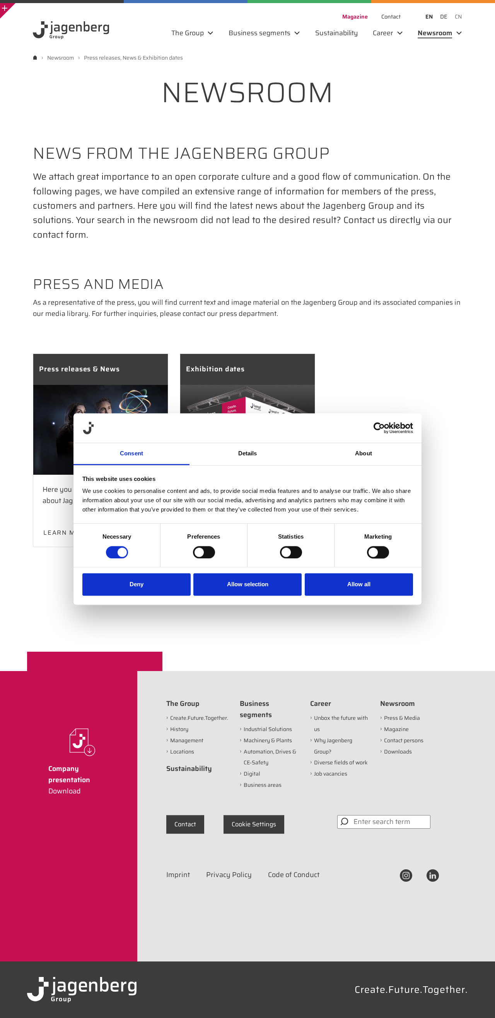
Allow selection (247, 584)
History (179, 729)
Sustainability (189, 768)
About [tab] (363, 453)
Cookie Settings (254, 824)
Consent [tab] (131, 453)
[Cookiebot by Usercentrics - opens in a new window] (379, 428)
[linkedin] (433, 874)
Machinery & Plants (268, 740)
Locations (182, 751)
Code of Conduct (293, 874)
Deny (136, 584)
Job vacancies (330, 773)
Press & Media (402, 718)
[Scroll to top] (478, 1001)
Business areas (263, 785)
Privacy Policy (229, 874)
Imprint (178, 874)
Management (186, 740)
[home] (35, 57)
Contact (185, 824)
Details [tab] (247, 453)
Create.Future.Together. (199, 718)
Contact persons (403, 740)
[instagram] (406, 874)
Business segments (256, 709)
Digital (252, 773)
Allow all (358, 584)
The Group (183, 703)
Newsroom (397, 703)
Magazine (396, 729)
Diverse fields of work (341, 762)
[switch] (204, 552)
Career (320, 703)
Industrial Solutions (268, 729)
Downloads (398, 751)
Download (64, 791)
